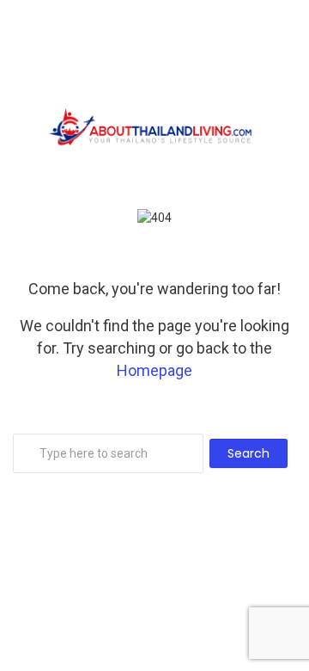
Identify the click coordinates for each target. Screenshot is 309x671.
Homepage (154, 370)
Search (248, 453)
